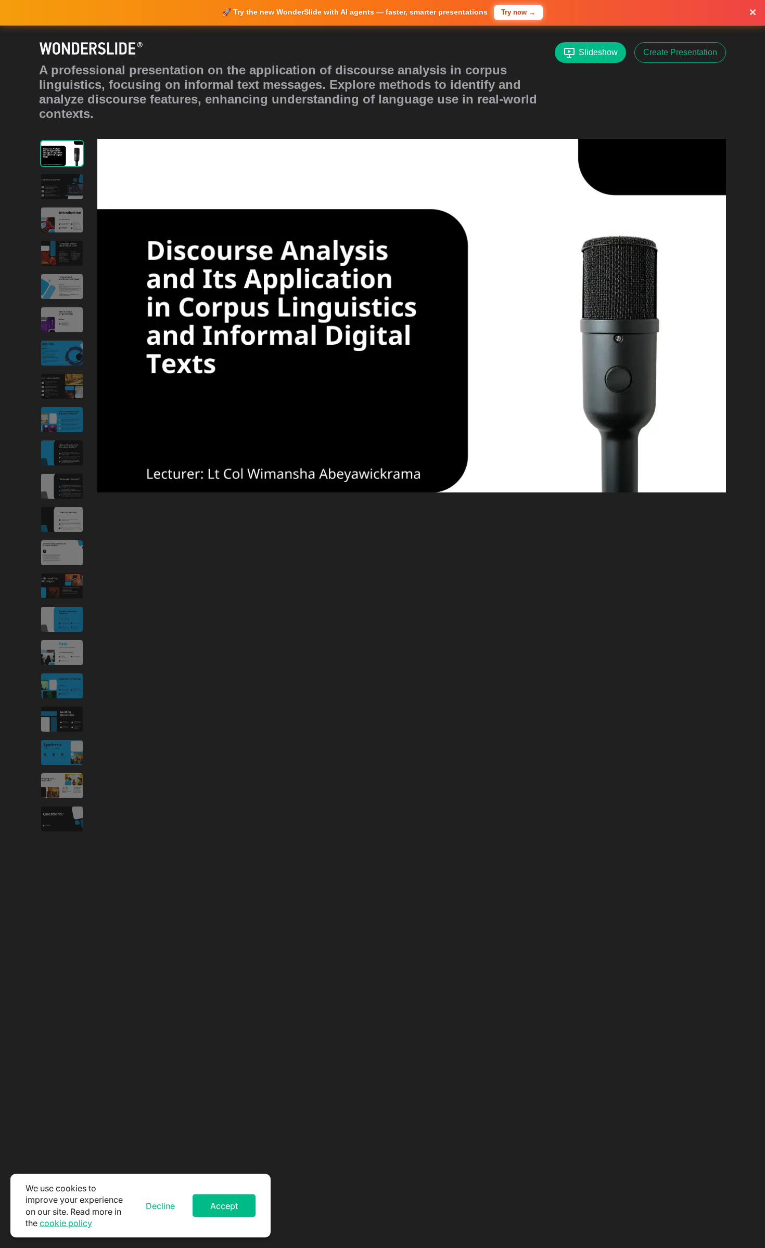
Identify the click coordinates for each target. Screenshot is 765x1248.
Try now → (518, 12)
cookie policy (66, 1223)
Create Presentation (680, 52)
